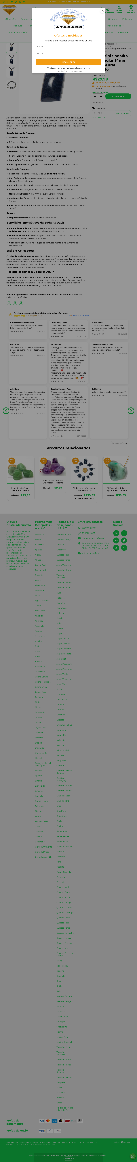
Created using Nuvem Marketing (69, 71)
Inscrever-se (68, 62)
